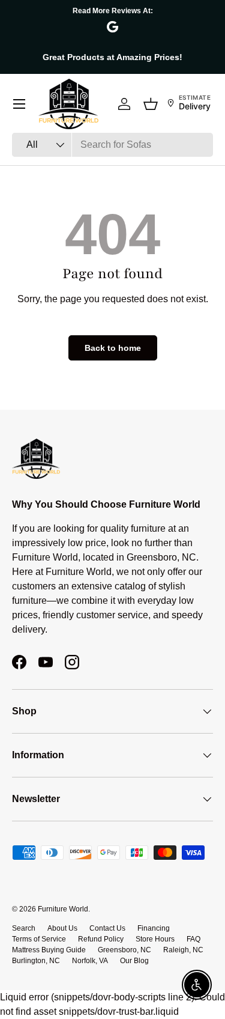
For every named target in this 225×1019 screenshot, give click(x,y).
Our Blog (134, 961)
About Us (62, 928)
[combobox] (112, 145)
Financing (153, 928)
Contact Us (107, 928)
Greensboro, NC (124, 950)
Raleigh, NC (183, 950)
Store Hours (155, 939)
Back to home (113, 348)
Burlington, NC (36, 961)
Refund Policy (101, 939)
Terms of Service (39, 939)
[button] (150, 104)
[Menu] (19, 104)
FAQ (193, 939)
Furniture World (63, 909)
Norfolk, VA (90, 961)
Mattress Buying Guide (49, 950)
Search (23, 928)
